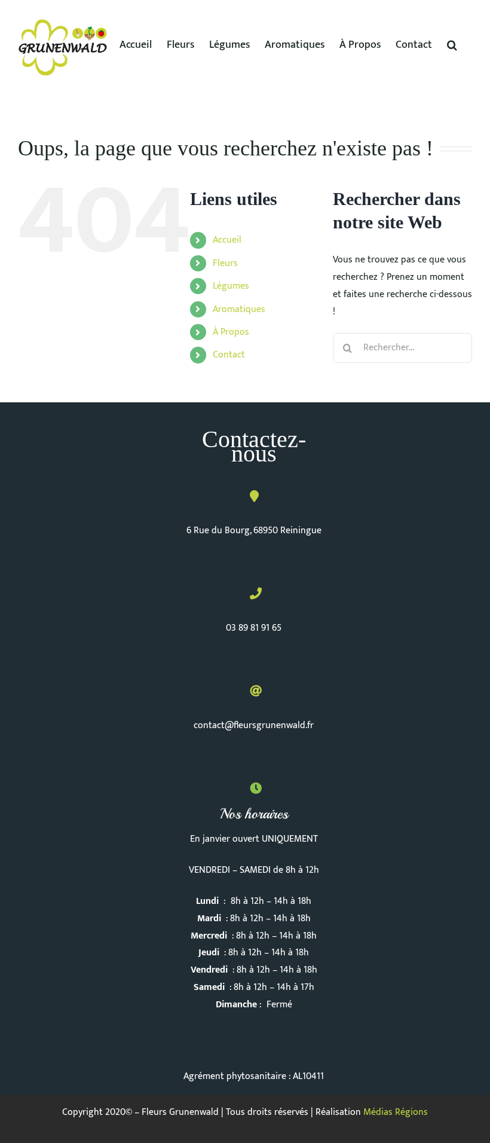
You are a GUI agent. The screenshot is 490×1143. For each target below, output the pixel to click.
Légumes (231, 286)
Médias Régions (395, 1112)
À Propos (231, 332)
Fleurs (225, 263)
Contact (229, 355)
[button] (452, 45)
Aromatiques (239, 309)
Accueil (227, 240)
